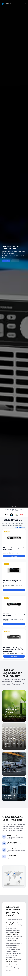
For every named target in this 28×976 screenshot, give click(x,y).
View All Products (19, 527)
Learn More (6, 260)
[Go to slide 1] (12, 506)
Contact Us (15, 261)
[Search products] (23, 3)
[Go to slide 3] (15, 506)
